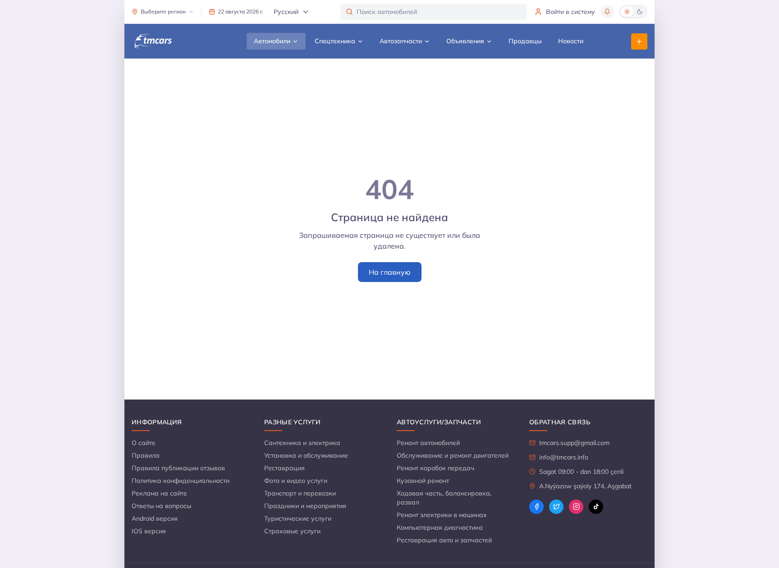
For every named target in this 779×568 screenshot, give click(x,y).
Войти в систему (570, 12)
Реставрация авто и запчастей (444, 540)
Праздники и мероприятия (305, 506)
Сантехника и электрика (302, 443)
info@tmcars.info (563, 457)
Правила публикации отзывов (178, 468)
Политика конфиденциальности (180, 481)
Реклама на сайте (159, 493)
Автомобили (272, 41)
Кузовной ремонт (423, 481)
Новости (570, 41)
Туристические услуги (297, 518)
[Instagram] (576, 507)
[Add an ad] (639, 41)
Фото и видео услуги (295, 481)
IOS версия (149, 531)
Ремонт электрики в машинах (442, 515)
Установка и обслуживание (306, 455)
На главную (390, 272)
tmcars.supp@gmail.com (574, 443)
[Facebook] (536, 507)
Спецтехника (335, 41)
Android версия (155, 518)
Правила (146, 455)
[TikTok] (596, 507)
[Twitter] (556, 507)
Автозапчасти (401, 41)
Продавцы (525, 41)
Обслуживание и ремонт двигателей (453, 455)
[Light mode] (627, 11)
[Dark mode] (639, 11)
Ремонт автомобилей (428, 443)
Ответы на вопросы (161, 506)
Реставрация (284, 468)
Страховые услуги (292, 531)
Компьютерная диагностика (440, 527)
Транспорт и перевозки (300, 493)
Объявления (465, 41)
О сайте (144, 443)
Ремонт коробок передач (435, 468)
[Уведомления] (607, 11)
